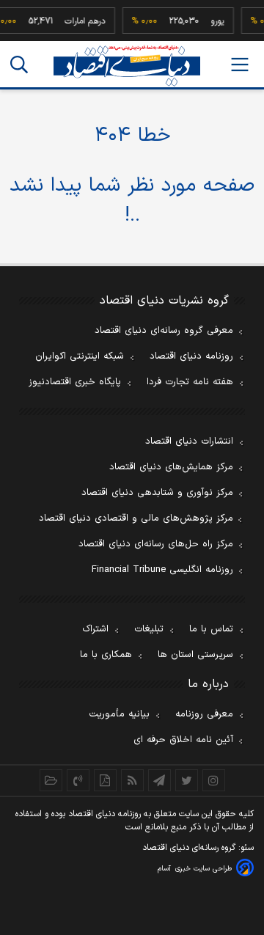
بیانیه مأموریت (119, 714)
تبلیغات (149, 629)
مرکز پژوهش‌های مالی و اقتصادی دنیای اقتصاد (136, 518)
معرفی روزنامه (204, 714)
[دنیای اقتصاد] (127, 66)
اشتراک (95, 629)
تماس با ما (211, 629)
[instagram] (213, 780)
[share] (105, 780)
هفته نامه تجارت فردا (190, 382)
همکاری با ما (106, 655)
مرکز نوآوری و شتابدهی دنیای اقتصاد (157, 492)
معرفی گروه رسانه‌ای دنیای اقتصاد (164, 330)
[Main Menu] (240, 64)
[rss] (132, 780)
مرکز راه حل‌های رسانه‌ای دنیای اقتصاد (155, 544)
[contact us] (78, 780)
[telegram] (159, 780)
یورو (215, 21)
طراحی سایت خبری (203, 868)
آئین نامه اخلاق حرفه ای (183, 740)
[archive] (51, 780)
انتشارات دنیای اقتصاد (189, 441)
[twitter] (186, 780)
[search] (19, 64)
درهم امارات (83, 21)
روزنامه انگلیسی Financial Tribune (162, 569)
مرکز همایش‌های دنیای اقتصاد (171, 467)
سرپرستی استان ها (195, 655)
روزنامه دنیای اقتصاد (191, 356)
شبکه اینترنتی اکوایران (79, 356)
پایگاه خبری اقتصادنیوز (75, 382)
